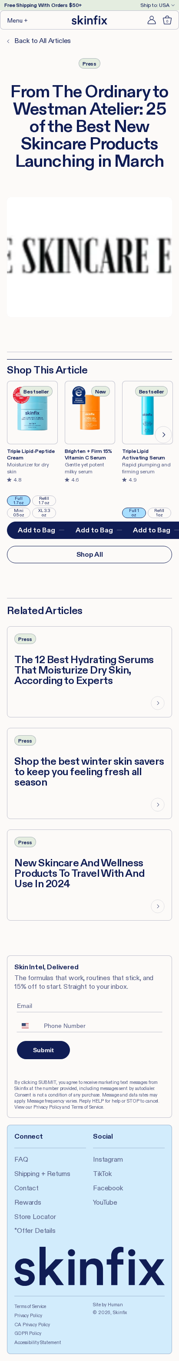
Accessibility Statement (37, 1342)
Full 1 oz (137, 513)
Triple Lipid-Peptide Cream (31, 454)
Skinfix (120, 1312)
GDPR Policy (27, 1333)
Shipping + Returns (42, 1173)
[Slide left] (15, 434)
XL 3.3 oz (47, 513)
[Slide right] (163, 434)
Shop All (89, 554)
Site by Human (108, 1305)
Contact (26, 1188)
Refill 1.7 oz (47, 501)
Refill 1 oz (162, 513)
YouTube (105, 1202)
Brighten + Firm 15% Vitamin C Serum (89, 454)
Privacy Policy (28, 1315)
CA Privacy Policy (32, 1324)
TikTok (102, 1173)
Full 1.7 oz (21, 501)
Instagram (108, 1159)
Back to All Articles (42, 40)
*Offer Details (35, 1230)
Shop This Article (47, 370)
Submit (43, 1050)
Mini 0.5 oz (21, 513)
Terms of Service (30, 1306)
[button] (18, 20)
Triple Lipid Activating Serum (143, 454)
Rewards (27, 1202)
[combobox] (28, 1026)
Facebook (108, 1188)
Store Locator (35, 1216)
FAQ (21, 1159)
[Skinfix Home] (89, 20)
